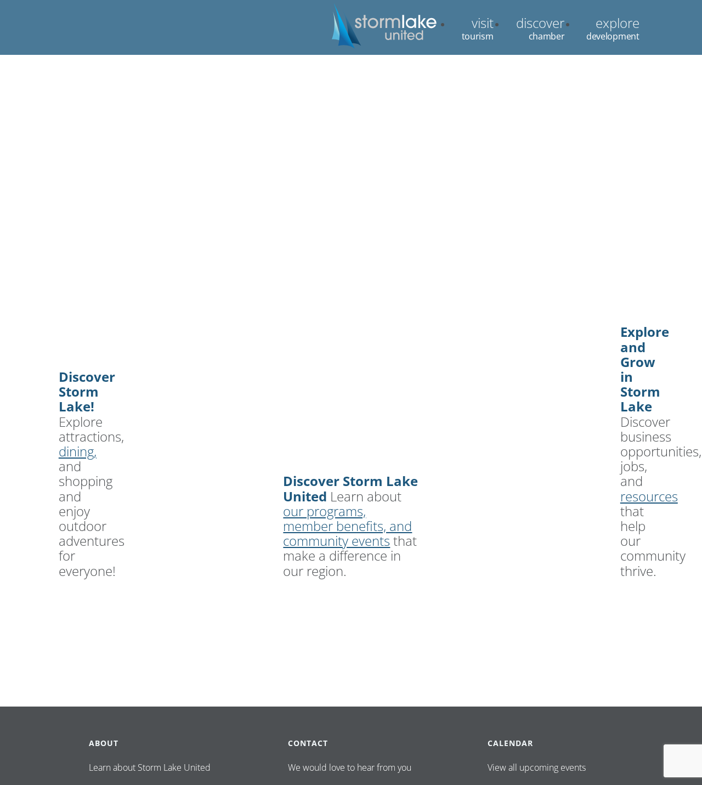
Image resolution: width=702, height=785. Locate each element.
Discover (540, 22)
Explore (617, 22)
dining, (78, 451)
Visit (483, 22)
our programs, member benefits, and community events (347, 525)
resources (649, 496)
